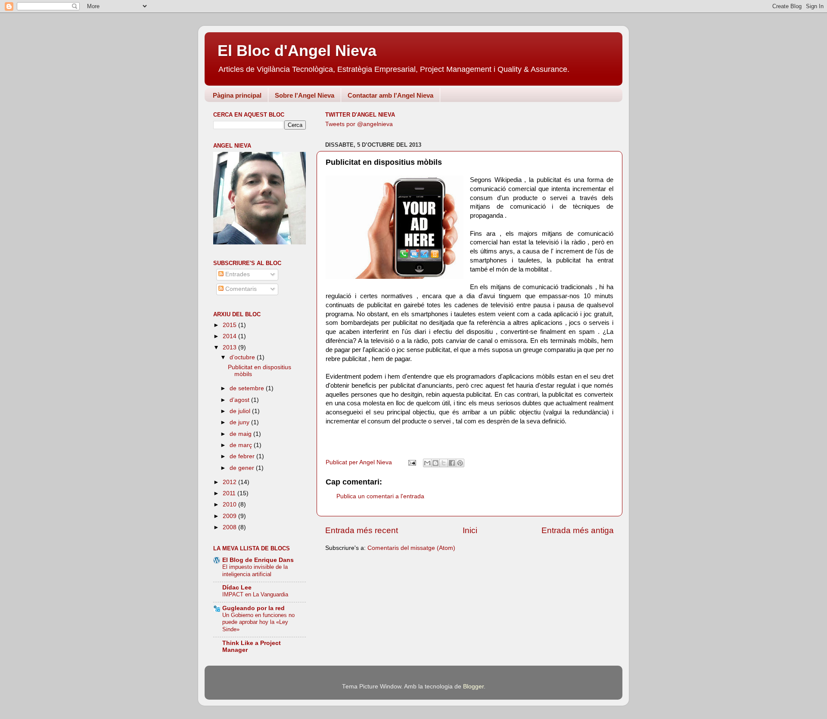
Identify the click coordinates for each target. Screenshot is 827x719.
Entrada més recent (361, 530)
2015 (230, 325)
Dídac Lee (237, 587)
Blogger (473, 686)
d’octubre (243, 357)
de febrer (243, 456)
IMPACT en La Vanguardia (255, 594)
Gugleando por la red (253, 608)
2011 (230, 493)
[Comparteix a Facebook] (452, 463)
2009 (230, 516)
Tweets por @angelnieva (359, 124)
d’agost (240, 400)
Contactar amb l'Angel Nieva (390, 95)
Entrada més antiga (577, 530)
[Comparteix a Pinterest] (460, 463)
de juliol (241, 411)
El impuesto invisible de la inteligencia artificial (255, 570)
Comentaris (240, 289)
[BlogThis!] (435, 463)
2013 (230, 347)
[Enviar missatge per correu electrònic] (411, 462)
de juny (240, 422)
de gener (243, 468)
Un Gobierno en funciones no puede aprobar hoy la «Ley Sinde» (258, 622)
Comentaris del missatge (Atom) (411, 548)
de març (242, 445)
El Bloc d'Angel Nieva (297, 50)
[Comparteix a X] (443, 463)
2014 (230, 336)
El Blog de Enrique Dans (258, 560)
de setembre (248, 388)
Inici (470, 530)
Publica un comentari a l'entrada (380, 496)
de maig (241, 434)
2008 (230, 527)
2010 (230, 504)
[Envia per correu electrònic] (427, 463)
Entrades (237, 274)
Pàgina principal (237, 95)
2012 (230, 482)
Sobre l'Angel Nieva (304, 95)
